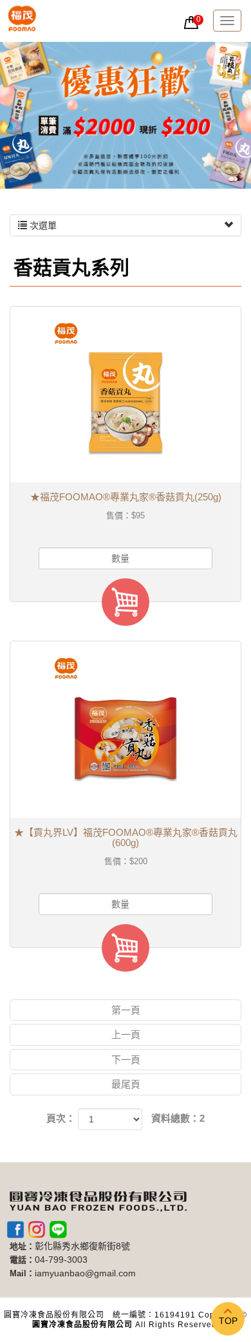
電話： (22, 1260)
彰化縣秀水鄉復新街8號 (82, 1246)
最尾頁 (125, 1084)
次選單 (42, 225)
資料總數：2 (178, 1118)
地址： (22, 1246)
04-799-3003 (61, 1260)
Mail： (22, 1273)
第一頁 (125, 1010)
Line (58, 1229)
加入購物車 (125, 602)
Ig (37, 1229)
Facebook (15, 1229)
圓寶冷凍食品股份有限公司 (22, 21)
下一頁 (125, 1059)
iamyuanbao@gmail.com (85, 1273)
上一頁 (125, 1034)
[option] (125, 115)
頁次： (60, 1118)
